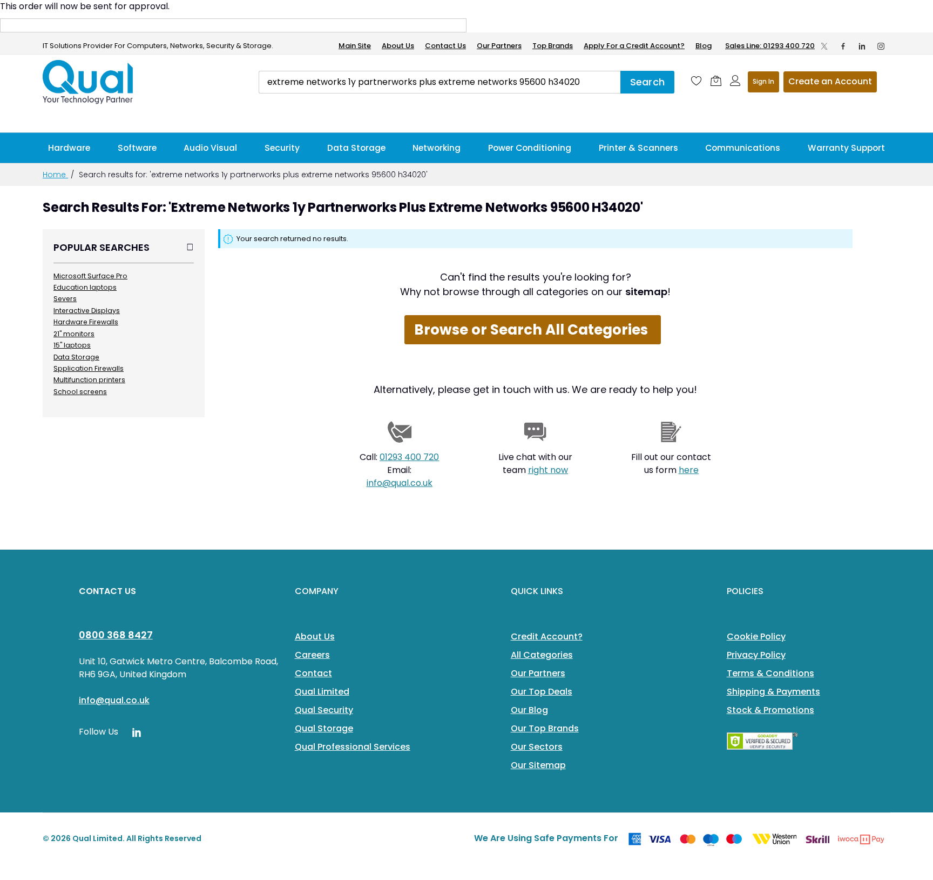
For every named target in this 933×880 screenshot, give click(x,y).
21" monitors (73, 333)
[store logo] (88, 82)
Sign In (763, 81)
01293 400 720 (409, 457)
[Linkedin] (862, 46)
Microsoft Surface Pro (90, 276)
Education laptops (85, 287)
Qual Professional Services (352, 747)
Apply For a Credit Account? (634, 46)
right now (548, 470)
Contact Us (445, 46)
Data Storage (76, 357)
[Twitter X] (824, 46)
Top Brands (552, 46)
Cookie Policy (756, 636)
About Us (398, 46)
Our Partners (499, 46)
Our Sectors (537, 747)
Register (830, 81)
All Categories (542, 655)
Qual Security (324, 710)
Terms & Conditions (770, 673)
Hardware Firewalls (85, 321)
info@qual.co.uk (399, 483)
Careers (312, 655)
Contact (313, 673)
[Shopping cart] (716, 80)
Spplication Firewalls (88, 368)
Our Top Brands (545, 728)
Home (55, 174)
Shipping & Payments (773, 691)
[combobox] (439, 82)
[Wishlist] (696, 80)
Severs (65, 298)
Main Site (355, 46)
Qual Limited (322, 691)
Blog (703, 46)
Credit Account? (547, 636)
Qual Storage (324, 728)
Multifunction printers (89, 379)
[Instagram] (881, 46)
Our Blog (529, 710)
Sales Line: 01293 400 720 (770, 46)
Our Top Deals (541, 691)
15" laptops (72, 345)
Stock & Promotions (770, 710)
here (689, 470)
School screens (80, 391)
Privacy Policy (756, 655)
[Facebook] (843, 46)
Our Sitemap (538, 765)
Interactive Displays (86, 310)
